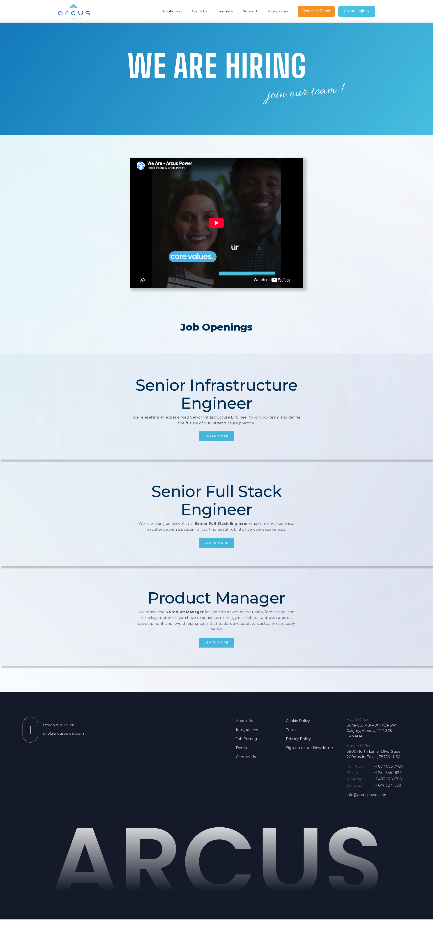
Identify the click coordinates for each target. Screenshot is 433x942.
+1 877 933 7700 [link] (388, 766)
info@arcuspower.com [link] (63, 733)
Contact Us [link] (246, 757)
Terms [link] (291, 730)
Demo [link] (241, 748)
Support (250, 11)
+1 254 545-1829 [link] (388, 773)
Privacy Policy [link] (298, 739)
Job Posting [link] (246, 739)
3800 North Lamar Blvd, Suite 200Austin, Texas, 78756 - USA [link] (374, 754)
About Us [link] (244, 721)
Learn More (216, 436)
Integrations (278, 11)
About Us (199, 11)
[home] (74, 11)
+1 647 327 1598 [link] (387, 785)
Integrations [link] (247, 730)
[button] (172, 11)
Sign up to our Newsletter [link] (309, 748)
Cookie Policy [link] (298, 721)
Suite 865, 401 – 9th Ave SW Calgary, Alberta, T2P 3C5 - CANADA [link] (371, 730)
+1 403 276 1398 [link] (388, 779)
